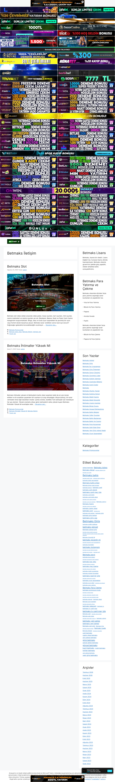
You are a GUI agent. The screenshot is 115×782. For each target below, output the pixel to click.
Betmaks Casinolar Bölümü (92, 382)
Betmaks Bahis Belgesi (91, 412)
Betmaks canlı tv (101, 501)
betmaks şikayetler (97, 631)
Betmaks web (87, 614)
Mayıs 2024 (87, 715)
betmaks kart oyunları (88, 552)
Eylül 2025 (86, 678)
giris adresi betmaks (89, 638)
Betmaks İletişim (27, 332)
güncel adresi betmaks (90, 643)
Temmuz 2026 (88, 672)
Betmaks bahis (90, 475)
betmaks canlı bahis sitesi (90, 497)
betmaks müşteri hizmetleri (90, 573)
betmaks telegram (89, 606)
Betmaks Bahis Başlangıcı (92, 418)
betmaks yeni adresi (91, 624)
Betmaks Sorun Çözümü (91, 373)
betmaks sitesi (97, 599)
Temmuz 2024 (88, 709)
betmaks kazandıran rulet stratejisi (91, 559)
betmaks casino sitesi (90, 508)
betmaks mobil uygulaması (90, 571)
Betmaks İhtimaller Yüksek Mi (28, 345)
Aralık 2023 (87, 730)
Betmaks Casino (88, 504)
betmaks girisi (99, 513)
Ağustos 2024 (88, 706)
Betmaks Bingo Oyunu (91, 406)
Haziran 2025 (87, 681)
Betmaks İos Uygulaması (91, 366)
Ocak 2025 (86, 690)
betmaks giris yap (90, 518)
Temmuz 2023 (88, 745)
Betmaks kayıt (89, 555)
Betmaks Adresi (88, 360)
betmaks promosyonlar (88, 592)
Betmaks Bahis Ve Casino (92, 421)
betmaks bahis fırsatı (87, 478)
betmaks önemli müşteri (88, 628)
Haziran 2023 (87, 748)
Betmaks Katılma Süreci (91, 394)
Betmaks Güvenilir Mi (89, 537)
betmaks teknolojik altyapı (89, 604)
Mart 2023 (86, 758)
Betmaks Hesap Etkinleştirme (93, 409)
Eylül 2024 (86, 703)
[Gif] (57, 116)
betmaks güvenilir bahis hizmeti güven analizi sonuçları (93, 534)
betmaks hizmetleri (88, 544)
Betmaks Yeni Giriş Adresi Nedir (94, 430)
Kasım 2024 (87, 697)
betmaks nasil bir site (91, 576)
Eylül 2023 (86, 739)
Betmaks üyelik (100, 628)
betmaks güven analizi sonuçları (90, 532)
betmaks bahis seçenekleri (90, 480)
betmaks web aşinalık (97, 614)
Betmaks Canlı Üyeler (90, 385)
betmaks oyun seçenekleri (91, 580)
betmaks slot (37, 332)
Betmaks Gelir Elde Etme (91, 427)
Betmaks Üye (100, 626)
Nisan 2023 (87, 754)
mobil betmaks (100, 648)
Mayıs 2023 (87, 751)
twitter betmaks (89, 651)
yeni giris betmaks (90, 655)
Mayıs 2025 (87, 684)
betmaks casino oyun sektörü (89, 506)
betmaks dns (97, 511)
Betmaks (86, 388)
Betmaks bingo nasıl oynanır (91, 485)
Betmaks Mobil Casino (91, 397)
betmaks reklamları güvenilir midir (90, 595)
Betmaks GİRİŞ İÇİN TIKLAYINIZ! (57, 50)
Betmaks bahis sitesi (15, 332)
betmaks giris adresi (89, 513)
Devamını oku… (51, 325)
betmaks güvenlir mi (92, 540)
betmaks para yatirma (89, 585)
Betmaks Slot (17, 266)
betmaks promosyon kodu (92, 590)
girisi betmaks (89, 640)
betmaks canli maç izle (92, 492)
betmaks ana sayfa (87, 472)
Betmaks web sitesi (88, 616)
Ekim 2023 (86, 736)
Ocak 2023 (87, 764)
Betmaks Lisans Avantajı (91, 403)
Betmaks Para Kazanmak (92, 424)
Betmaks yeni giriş (89, 626)
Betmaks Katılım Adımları (92, 379)
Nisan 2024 (87, 718)
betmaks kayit (96, 552)
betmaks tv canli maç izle (94, 611)
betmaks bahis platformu (99, 478)
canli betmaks (87, 633)
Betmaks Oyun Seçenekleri (92, 434)
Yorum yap (12, 333)
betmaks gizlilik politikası (90, 524)
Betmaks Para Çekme (92, 588)
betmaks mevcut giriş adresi (89, 569)
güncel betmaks (90, 645)
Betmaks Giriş (88, 363)
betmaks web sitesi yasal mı (89, 618)
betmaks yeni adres (91, 621)
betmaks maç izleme (90, 566)
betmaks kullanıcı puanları (89, 564)
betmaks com (88, 511)
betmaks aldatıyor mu (100, 470)
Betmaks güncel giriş (90, 530)
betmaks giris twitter (90, 515)
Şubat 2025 (87, 687)
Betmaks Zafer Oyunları (91, 415)
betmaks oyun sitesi (88, 583)
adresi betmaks (88, 468)
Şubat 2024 (87, 724)
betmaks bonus (87, 487)
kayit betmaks (88, 648)
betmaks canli (97, 487)
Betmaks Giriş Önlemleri (91, 370)
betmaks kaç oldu (89, 562)
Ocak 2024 (87, 727)
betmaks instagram (91, 547)
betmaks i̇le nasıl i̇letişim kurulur (90, 550)
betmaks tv (100, 606)
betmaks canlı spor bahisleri (89, 501)
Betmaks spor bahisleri (89, 601)
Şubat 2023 (87, 761)
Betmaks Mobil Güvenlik (91, 400)
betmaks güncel (90, 527)
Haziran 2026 (87, 675)
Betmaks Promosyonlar (16, 330)
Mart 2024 (86, 721)
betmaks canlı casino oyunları (89, 499)
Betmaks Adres (100, 467)
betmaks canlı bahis (88, 495)
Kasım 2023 (87, 733)
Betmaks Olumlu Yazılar (91, 391)
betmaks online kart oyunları (89, 578)
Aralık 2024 (87, 694)
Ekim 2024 (86, 700)
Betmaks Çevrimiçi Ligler (91, 376)
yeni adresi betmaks (89, 653)
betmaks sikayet (87, 599)
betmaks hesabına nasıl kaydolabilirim (91, 542)
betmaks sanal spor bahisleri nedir (90, 597)
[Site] (28, 85)
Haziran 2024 (87, 712)
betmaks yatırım (101, 618)
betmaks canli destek (90, 490)
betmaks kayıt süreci (89, 557)
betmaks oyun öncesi (100, 583)
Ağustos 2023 (88, 742)
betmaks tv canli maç (90, 608)
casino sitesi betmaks (90, 635)
